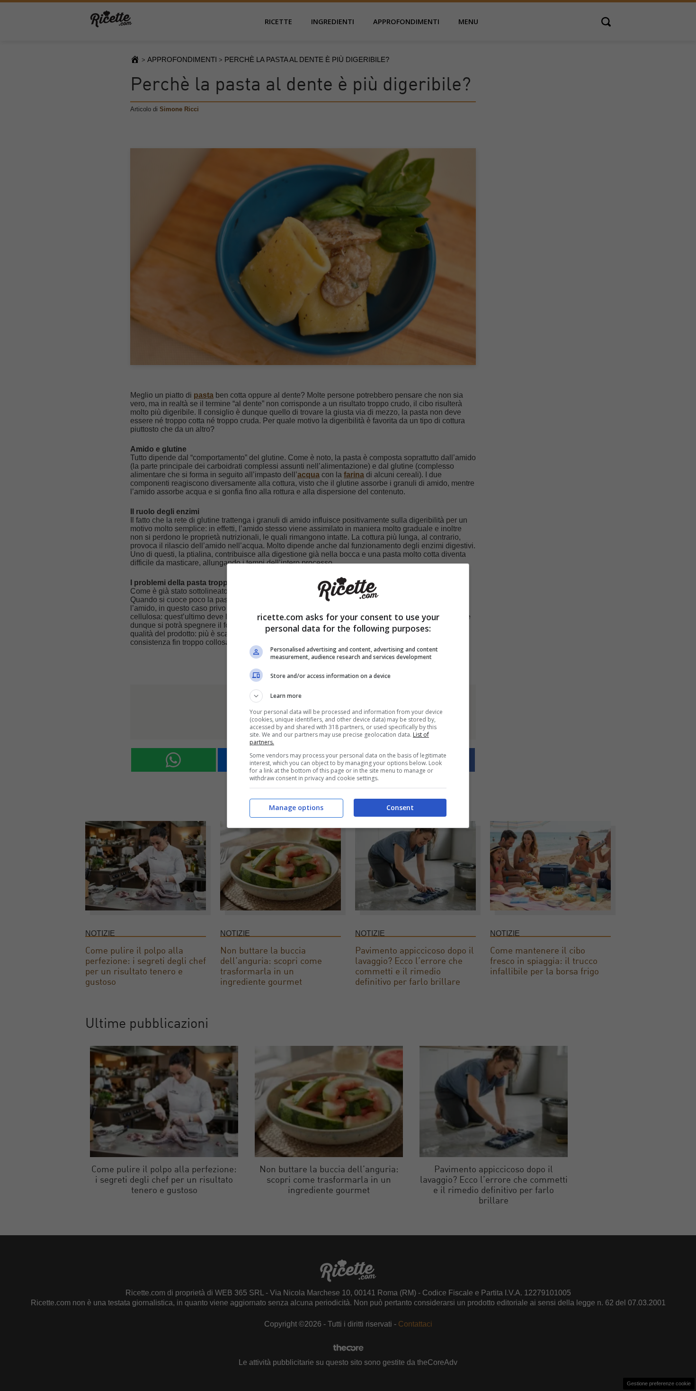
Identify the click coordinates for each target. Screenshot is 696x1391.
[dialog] (348, 695)
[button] (348, 696)
